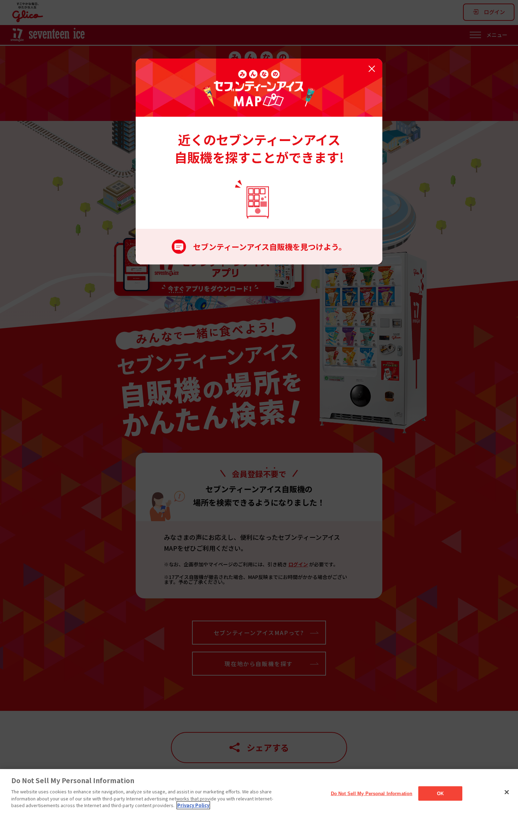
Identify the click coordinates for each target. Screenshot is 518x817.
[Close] (506, 792)
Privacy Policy (193, 805)
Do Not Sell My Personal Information (372, 793)
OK (440, 793)
